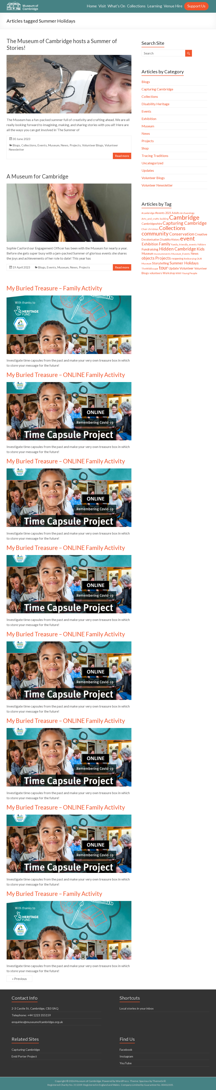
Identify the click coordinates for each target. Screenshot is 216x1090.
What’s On (116, 6)
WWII (178, 273)
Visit (102, 6)
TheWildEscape (150, 268)
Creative (201, 234)
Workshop (169, 273)
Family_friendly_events (184, 244)
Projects (75, 145)
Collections (136, 6)
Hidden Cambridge (177, 248)
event (187, 238)
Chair (144, 229)
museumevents (162, 253)
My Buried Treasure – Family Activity (54, 288)
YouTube (126, 1063)
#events (160, 213)
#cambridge (148, 213)
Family (164, 243)
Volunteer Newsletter (157, 185)
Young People (189, 273)
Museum (53, 145)
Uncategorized (152, 163)
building (164, 218)
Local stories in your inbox (137, 1008)
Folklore (201, 244)
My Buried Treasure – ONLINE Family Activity (66, 374)
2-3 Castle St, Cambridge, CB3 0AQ (35, 1008)
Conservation (181, 233)
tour (163, 268)
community (155, 233)
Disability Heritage (155, 104)
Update (174, 268)
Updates (148, 170)
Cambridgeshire (152, 223)
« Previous (19, 979)
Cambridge (184, 217)
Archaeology (187, 213)
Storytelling (160, 263)
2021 (168, 213)
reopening (177, 258)
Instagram (126, 1056)
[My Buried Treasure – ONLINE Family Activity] (69, 384)
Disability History (170, 239)
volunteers (156, 273)
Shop (145, 148)
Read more (122, 156)
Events (42, 145)
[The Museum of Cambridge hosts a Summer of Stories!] (69, 57)
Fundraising (150, 249)
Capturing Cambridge (157, 89)
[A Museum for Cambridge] (69, 186)
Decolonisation (150, 239)
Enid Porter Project (24, 1056)
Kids (201, 248)
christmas (153, 229)
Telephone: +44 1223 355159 (31, 1015)
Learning (154, 6)
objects (148, 258)
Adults (176, 213)
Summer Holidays (184, 263)
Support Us (196, 6)
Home (92, 6)
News (64, 145)
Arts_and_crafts (150, 218)
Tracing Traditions (155, 156)
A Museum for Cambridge (37, 176)
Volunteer (187, 268)
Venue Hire (173, 6)
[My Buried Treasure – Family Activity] (69, 297)
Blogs (16, 145)
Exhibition (149, 119)
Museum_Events (180, 253)
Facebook (126, 1049)
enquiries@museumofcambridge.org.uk (37, 1022)
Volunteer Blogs (92, 145)
